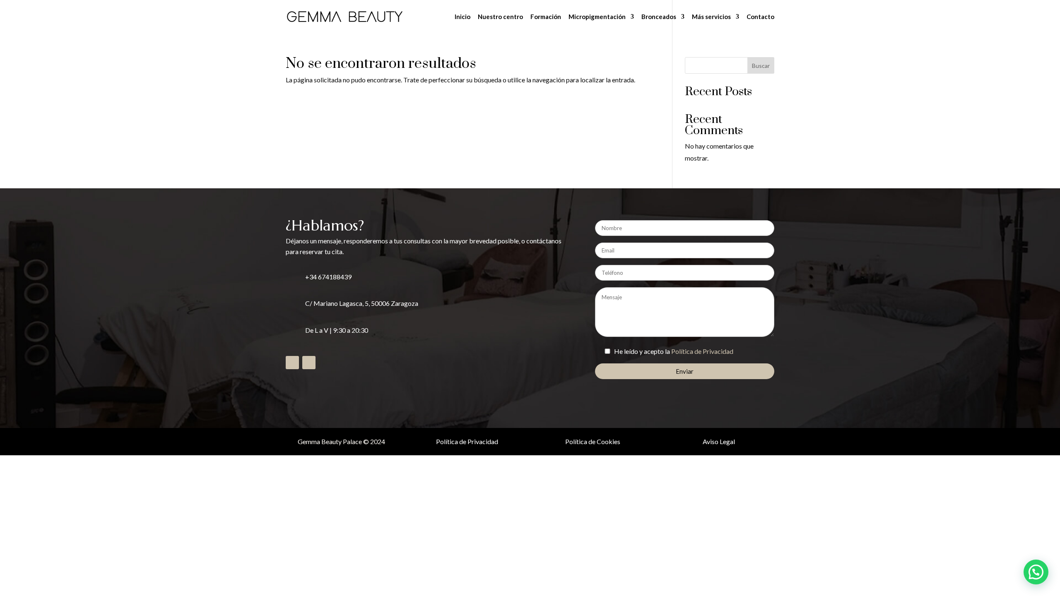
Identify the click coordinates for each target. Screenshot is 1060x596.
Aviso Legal (719, 441)
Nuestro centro (500, 17)
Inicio (462, 17)
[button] (1036, 572)
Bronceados (658, 17)
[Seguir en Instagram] (309, 362)
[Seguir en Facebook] (292, 362)
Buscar (761, 65)
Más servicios (711, 17)
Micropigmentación (597, 17)
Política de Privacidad (702, 351)
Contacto (760, 17)
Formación (545, 17)
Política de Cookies (592, 441)
